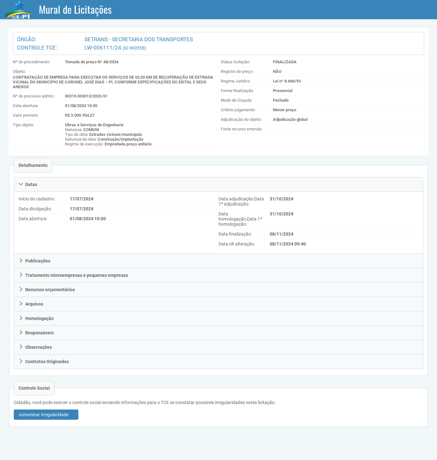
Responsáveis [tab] (39, 332)
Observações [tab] (38, 347)
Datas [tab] (31, 184)
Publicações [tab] (37, 260)
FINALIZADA (285, 61)
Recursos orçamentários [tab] (50, 289)
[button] (46, 414)
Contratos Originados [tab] (47, 361)
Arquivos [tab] (34, 304)
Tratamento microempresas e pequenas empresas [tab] (76, 275)
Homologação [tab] (39, 318)
